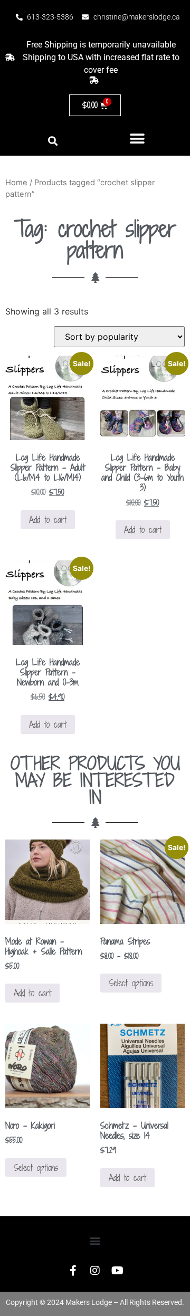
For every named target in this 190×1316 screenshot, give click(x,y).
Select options (131, 983)
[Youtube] (117, 1270)
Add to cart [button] (47, 519)
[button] (137, 138)
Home (16, 182)
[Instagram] (95, 1270)
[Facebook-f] (73, 1270)
